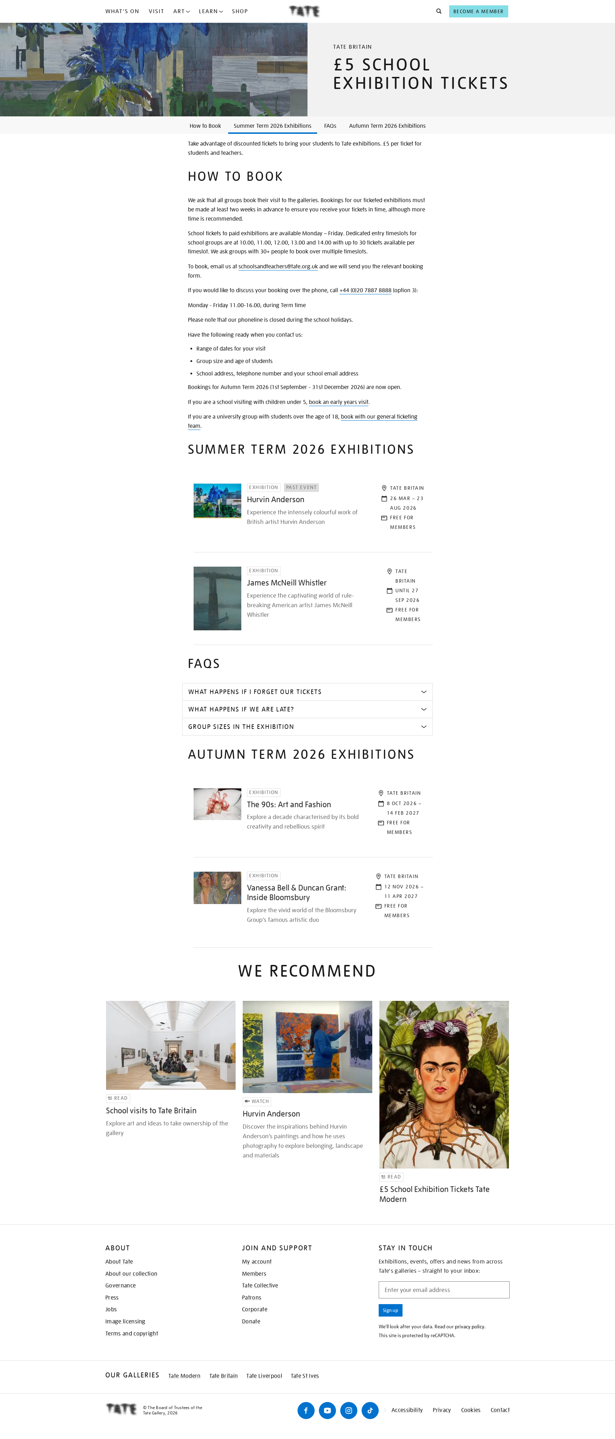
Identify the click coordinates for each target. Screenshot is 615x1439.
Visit (156, 11)
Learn (208, 11)
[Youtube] (327, 1410)
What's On (122, 11)
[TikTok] (370, 1410)
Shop (240, 11)
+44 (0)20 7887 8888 (365, 290)
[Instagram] (348, 1410)
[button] (436, 11)
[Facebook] (306, 1410)
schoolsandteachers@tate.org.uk (278, 266)
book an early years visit (338, 402)
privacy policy (469, 1326)
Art (179, 11)
